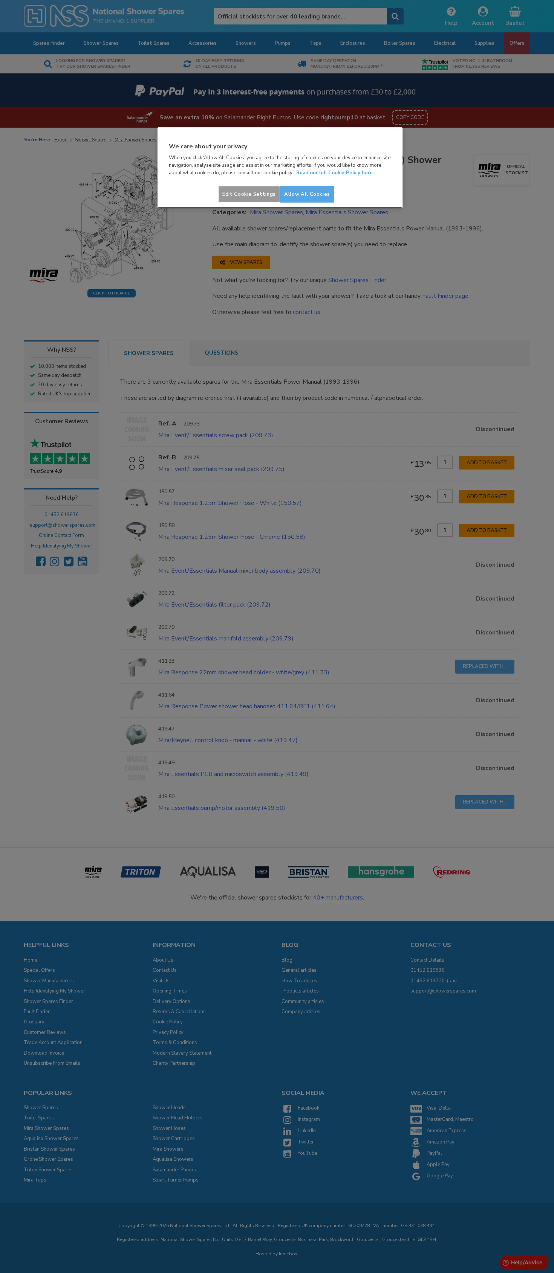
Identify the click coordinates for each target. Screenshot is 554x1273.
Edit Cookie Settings (249, 194)
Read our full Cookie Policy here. (335, 172)
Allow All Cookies (307, 194)
